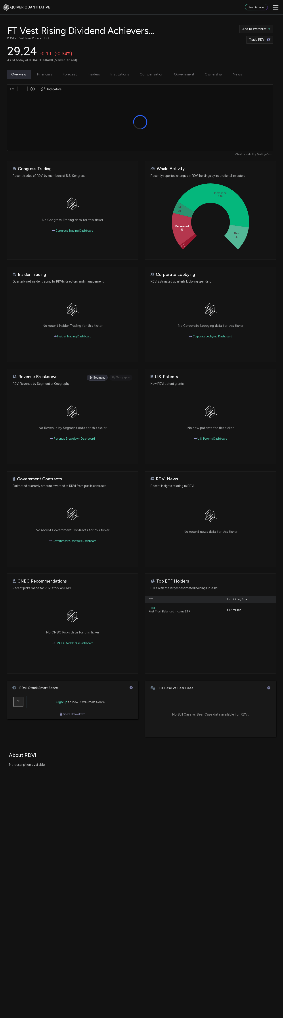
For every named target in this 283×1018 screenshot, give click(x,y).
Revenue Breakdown (37, 377)
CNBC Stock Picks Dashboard (74, 643)
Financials (44, 74)
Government (184, 74)
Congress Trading (35, 169)
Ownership (213, 74)
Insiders (94, 74)
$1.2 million (234, 610)
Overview (18, 74)
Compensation (151, 74)
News (237, 74)
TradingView (264, 154)
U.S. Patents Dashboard (212, 438)
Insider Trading (32, 274)
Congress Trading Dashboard (74, 230)
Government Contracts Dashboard (74, 541)
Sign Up (61, 702)
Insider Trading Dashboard (74, 336)
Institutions (119, 74)
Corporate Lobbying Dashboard (212, 336)
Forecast (70, 74)
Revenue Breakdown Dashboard (74, 438)
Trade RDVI (257, 40)
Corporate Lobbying (175, 274)
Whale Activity (171, 169)
